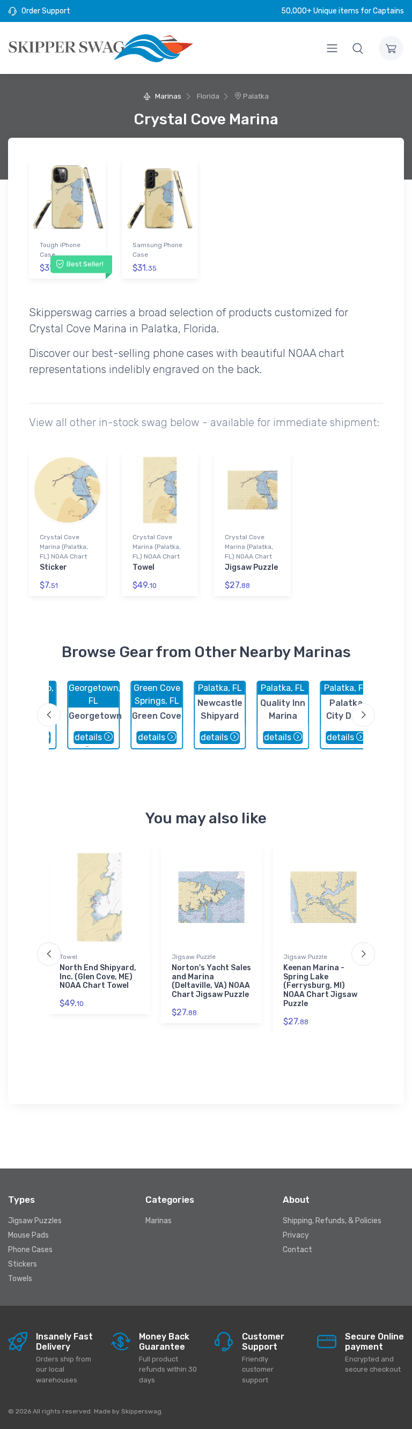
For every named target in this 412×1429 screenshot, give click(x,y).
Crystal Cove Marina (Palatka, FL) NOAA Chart (64, 546)
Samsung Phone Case (157, 249)
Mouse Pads (28, 1235)
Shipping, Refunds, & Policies (332, 1220)
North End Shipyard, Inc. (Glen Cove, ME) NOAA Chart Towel (98, 977)
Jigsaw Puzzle (251, 567)
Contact (297, 1249)
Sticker (53, 567)
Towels (20, 1278)
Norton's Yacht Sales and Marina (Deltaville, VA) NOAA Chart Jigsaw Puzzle (211, 981)
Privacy (296, 1235)
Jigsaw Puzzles (35, 1220)
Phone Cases (30, 1249)
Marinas (167, 96)
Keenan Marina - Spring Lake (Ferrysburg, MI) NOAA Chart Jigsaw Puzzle (320, 985)
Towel (143, 567)
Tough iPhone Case (60, 249)
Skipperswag (141, 1411)
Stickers (22, 1264)
